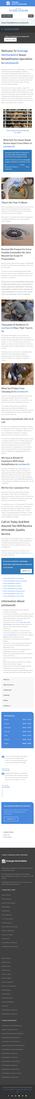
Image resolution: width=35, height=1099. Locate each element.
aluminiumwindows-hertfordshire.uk (12, 1033)
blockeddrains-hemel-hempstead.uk (12, 1049)
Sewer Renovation (25, 622)
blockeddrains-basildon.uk (9, 1065)
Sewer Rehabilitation (8, 1002)
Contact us (7, 706)
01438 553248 (11, 29)
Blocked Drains (7, 624)
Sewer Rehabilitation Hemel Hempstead (15, 581)
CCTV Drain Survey (7, 919)
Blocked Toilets (6, 974)
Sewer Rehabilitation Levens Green (14, 596)
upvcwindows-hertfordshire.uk (11, 1041)
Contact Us (25, 571)
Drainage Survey (6, 923)
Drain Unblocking (7, 915)
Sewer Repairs (6, 994)
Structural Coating (7, 935)
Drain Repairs (6, 911)
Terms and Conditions (8, 1089)
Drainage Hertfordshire (16, 861)
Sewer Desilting (6, 978)
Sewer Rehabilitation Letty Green (13, 593)
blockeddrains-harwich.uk (9, 942)
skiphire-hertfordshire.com (10, 1029)
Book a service (7, 16)
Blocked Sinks (13, 635)
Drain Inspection (7, 899)
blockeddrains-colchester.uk (10, 1077)
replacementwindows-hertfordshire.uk (13, 1045)
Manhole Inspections (8, 930)
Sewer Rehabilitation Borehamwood (14, 591)
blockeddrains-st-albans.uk (10, 1057)
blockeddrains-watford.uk (9, 1053)
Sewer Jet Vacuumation (9, 986)
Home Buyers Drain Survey (10, 927)
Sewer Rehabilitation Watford (12, 583)
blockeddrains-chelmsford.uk (10, 1069)
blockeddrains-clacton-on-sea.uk (12, 1073)
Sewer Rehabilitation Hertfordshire (14, 578)
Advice (6, 700)
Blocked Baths (6, 958)
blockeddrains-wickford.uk (10, 1014)
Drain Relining (6, 907)
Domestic (7, 695)
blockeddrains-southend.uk (10, 946)
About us (6, 679)
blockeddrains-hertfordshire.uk (11, 1061)
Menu (31, 16)
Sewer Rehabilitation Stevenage (13, 588)
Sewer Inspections (7, 982)
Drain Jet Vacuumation (9, 903)
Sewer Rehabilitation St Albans (13, 586)
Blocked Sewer (6, 966)
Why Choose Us (9, 685)
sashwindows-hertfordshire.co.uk (12, 1025)
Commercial (7, 690)
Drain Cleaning (6, 895)
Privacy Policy (19, 1089)
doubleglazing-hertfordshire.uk (11, 1037)
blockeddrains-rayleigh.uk (9, 1010)
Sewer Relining (6, 990)
